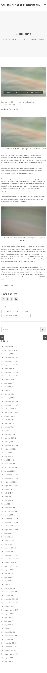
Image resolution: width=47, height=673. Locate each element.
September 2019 (10, 365)
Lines (26, 316)
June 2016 (8, 453)
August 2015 (9, 489)
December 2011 (10, 643)
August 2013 (9, 570)
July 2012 (8, 617)
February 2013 (9, 592)
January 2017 (9, 442)
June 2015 (8, 497)
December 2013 (10, 555)
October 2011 (9, 650)
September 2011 (10, 654)
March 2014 (8, 544)
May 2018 (8, 387)
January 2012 (9, 639)
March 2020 (9, 346)
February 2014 (9, 548)
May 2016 (8, 456)
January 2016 (9, 471)
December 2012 (10, 599)
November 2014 (10, 522)
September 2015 (10, 486)
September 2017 (10, 412)
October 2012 (9, 606)
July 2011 (8, 661)
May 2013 (8, 581)
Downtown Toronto (11, 316)
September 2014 (10, 530)
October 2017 (9, 409)
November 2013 (10, 559)
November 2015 (10, 478)
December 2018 (10, 372)
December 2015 (10, 475)
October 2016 (9, 449)
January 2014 (9, 551)
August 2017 (9, 416)
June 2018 (8, 383)
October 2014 (9, 526)
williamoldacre (30, 102)
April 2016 (8, 460)
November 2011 (10, 647)
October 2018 (9, 379)
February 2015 (9, 511)
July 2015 (8, 493)
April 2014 (8, 540)
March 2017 (8, 434)
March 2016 (8, 464)
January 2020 (9, 354)
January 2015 (9, 515)
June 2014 (8, 533)
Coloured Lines (22, 311)
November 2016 (10, 445)
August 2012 (9, 614)
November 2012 (10, 603)
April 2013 (8, 584)
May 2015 (8, 500)
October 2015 (9, 482)
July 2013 (8, 573)
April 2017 (8, 431)
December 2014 (10, 519)
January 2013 (9, 595)
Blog (14, 39)
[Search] (43, 329)
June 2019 (8, 369)
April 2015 (8, 504)
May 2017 (8, 427)
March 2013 (8, 588)
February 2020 (10, 350)
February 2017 (9, 438)
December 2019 (10, 357)
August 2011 (9, 658)
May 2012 (8, 625)
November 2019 (10, 361)
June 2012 (8, 621)
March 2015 (8, 507)
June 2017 (8, 423)
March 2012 (8, 632)
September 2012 (10, 610)
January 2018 (9, 398)
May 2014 (8, 537)
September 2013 (10, 566)
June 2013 (8, 577)
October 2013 (9, 562)
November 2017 (10, 405)
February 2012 (9, 636)
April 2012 (8, 628)
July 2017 (8, 420)
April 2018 (8, 390)
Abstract (7, 311)
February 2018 (9, 394)
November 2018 (10, 376)
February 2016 (9, 467)
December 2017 (10, 401)
